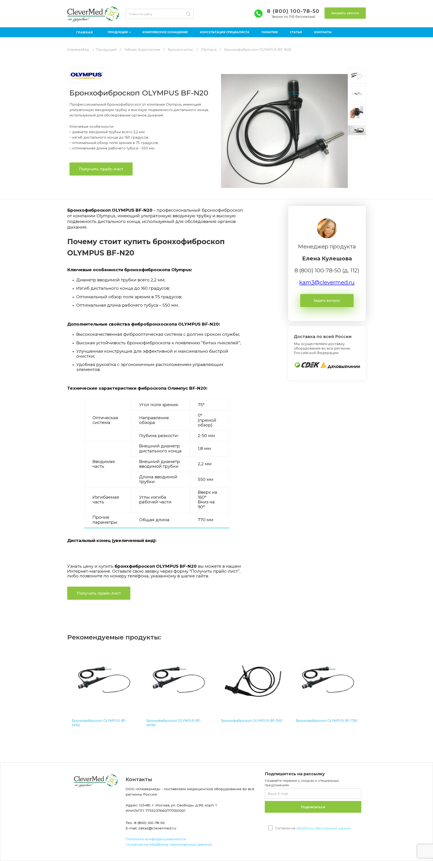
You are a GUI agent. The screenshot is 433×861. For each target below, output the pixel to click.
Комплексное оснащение (165, 32)
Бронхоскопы (180, 49)
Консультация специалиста (224, 32)
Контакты (323, 32)
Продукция (106, 49)
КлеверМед (78, 49)
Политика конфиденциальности (156, 839)
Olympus (209, 49)
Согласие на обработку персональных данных (169, 844)
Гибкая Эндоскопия (142, 49)
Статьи (296, 32)
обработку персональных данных (323, 828)
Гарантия (270, 32)
